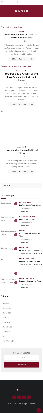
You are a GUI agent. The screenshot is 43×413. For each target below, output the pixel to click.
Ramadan (22, 202)
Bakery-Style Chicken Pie (29, 219)
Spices (32, 259)
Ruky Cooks (22, 59)
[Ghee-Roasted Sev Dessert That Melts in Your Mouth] (9, 233)
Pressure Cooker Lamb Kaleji (30, 250)
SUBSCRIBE (21, 365)
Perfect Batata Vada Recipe (30, 205)
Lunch (24, 71)
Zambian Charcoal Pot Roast (30, 281)
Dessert (21, 31)
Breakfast (6, 304)
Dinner (18, 71)
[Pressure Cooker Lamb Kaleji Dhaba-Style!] (9, 248)
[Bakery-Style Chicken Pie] (9, 219)
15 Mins (14, 171)
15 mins (14, 59)
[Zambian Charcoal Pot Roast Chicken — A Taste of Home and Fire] (9, 281)
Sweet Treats (7, 341)
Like (31, 59)
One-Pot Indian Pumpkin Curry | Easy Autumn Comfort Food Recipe (21, 76)
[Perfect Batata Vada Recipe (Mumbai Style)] (9, 203)
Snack (24, 147)
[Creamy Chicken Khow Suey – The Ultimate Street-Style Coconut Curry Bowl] (9, 266)
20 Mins (14, 104)
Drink (4, 318)
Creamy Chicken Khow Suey (30, 261)
